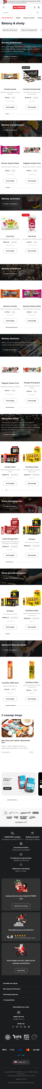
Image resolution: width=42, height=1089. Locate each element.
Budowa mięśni (29, 18)
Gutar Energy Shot (10, 539)
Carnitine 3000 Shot (10, 683)
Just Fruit (10, 236)
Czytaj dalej (6, 752)
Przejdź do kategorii (10, 56)
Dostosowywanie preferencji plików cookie (21, 1075)
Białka (18, 18)
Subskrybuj (21, 970)
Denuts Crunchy (10, 306)
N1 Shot (32, 539)
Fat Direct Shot (32, 467)
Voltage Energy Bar (32, 383)
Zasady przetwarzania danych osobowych (21, 1082)
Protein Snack (10, 89)
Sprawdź (7, 788)
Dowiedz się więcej (21, 906)
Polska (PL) (22, 1062)
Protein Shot (10, 467)
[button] (40, 114)
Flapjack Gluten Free (32, 163)
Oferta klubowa (7, 18)
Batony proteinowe (10, 30)
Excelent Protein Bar (32, 89)
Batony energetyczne (29, 30)
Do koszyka (10, 107)
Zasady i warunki (21, 1079)
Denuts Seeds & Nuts (10, 163)
